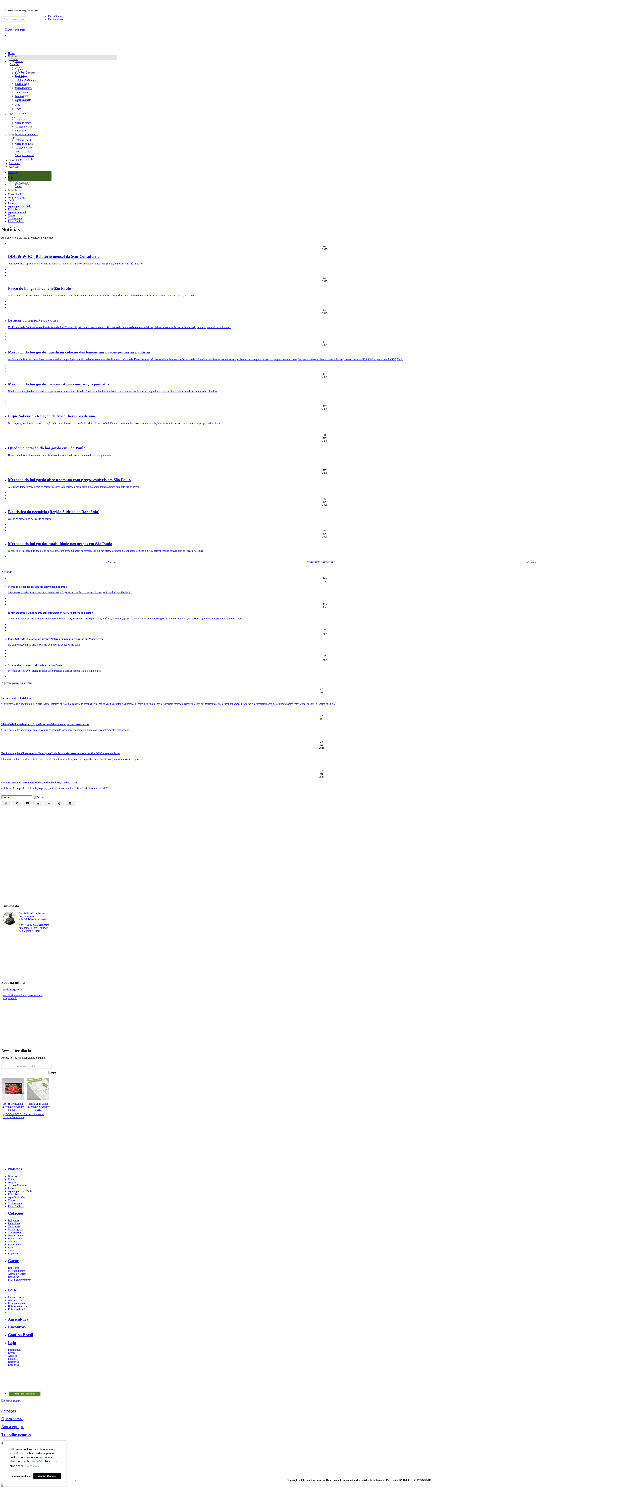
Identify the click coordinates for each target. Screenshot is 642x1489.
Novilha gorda (22, 79)
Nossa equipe (12, 1426)
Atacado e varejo (17, 1300)
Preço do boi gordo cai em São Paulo (39, 288)
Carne (13, 117)
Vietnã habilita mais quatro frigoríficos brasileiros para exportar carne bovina (45, 724)
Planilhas (13, 1358)
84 (327, 562)
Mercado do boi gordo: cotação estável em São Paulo (38, 586)
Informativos (14, 1349)
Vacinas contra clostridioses (16, 698)
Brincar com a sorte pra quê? (33, 320)
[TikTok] (59, 803)
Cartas (11, 215)
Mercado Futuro (16, 1270)
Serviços (8, 1411)
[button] (38, 797)
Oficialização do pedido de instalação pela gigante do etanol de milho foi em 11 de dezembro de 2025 (54, 788)
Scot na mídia (15, 218)
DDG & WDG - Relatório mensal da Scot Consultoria (54, 256)
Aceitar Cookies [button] (47, 1476)
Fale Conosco (55, 19)
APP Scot (14, 166)
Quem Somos (55, 16)
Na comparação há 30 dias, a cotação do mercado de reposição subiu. (44, 644)
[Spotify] (70, 803)
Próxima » (531, 562)
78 (311, 562)
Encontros (14, 163)
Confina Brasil (20, 1335)
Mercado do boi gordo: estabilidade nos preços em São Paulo (60, 544)
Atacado (19, 96)
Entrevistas (14, 209)
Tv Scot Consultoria (18, 1185)
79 (314, 562)
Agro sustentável (17, 212)
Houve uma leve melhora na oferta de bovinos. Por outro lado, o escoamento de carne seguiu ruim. (60, 455)
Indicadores (21, 71)
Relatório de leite (17, 1309)
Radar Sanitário (16, 221)
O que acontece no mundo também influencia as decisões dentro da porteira (50, 612)
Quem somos (12, 1419)
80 (316, 562)
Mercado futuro (23, 87)
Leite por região (16, 1303)
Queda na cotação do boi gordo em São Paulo (46, 448)
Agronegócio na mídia (20, 206)
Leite (17, 104)
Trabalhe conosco (16, 1434)
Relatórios (13, 1361)
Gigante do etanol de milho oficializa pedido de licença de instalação (39, 782)
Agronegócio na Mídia (20, 1191)
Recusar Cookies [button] (20, 1476)
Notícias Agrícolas (12, 989)
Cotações (14, 64)
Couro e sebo (22, 83)
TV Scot (12, 200)
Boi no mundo (22, 92)
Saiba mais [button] (32, 1466)
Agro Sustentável (17, 1197)
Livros (11, 1352)
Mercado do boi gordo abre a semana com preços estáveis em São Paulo (69, 480)
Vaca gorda (21, 75)
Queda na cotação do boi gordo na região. (30, 518)
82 (322, 562)
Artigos (12, 197)
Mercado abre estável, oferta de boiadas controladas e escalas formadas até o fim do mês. (54, 670)
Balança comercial (17, 1306)
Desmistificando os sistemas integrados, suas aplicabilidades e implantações (33, 916)
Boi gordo (20, 67)
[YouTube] (27, 803)
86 (332, 562)
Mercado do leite (17, 1297)
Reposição (20, 113)
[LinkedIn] (49, 803)
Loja (11, 180)
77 (308, 562)
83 (324, 562)
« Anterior (111, 562)
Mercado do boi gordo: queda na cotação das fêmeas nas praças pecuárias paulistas (79, 352)
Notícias (14, 59)
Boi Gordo (13, 1267)
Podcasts (12, 203)
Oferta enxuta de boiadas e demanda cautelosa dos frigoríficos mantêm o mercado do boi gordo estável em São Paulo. (70, 592)
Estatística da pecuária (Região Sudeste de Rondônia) (53, 512)
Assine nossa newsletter (14, 19)
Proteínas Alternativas (19, 1279)
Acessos (12, 1355)
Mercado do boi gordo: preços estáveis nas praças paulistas (58, 384)
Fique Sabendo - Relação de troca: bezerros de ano (51, 416)
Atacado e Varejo (17, 1273)
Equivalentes (21, 100)
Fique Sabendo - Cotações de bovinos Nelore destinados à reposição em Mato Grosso (55, 639)
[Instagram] (38, 803)
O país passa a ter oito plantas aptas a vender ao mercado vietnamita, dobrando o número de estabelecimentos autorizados (65, 730)
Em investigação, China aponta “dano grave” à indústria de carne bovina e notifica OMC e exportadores (60, 753)
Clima (11, 194)
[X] (16, 803)
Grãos (18, 108)
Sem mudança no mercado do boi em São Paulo (35, 665)
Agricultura (15, 160)
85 (330, 562)
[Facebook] (6, 803)
